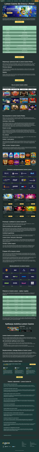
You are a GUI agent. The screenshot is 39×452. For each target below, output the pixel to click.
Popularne (6, 89)
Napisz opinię (32, 364)
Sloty (31, 89)
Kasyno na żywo (15, 89)
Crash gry (23, 89)
